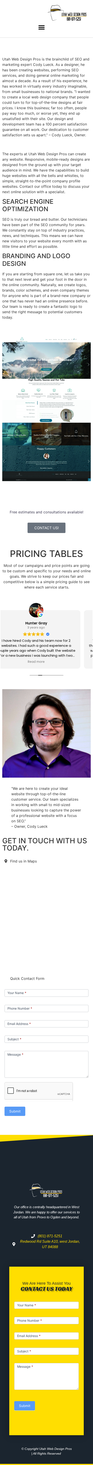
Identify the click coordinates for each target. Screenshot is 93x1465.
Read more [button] (46, 662)
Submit (15, 1111)
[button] (41, 27)
